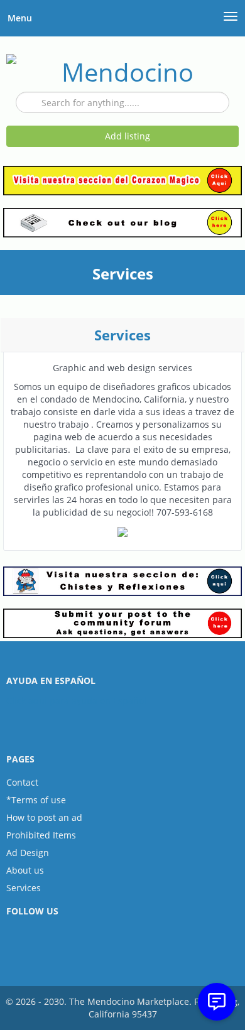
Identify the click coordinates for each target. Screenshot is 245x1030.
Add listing (126, 136)
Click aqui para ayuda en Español (76, 701)
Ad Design (27, 853)
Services (23, 888)
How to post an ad (44, 817)
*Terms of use (36, 800)
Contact (22, 782)
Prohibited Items (41, 835)
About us (25, 870)
